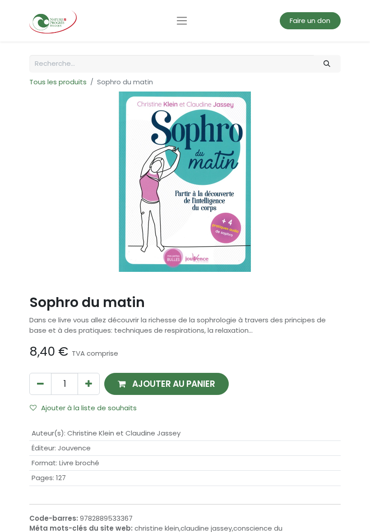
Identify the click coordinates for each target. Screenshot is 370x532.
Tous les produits (58, 82)
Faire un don (310, 20)
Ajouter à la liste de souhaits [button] (89, 408)
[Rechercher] (327, 64)
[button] (166, 384)
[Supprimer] (40, 384)
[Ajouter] (89, 384)
